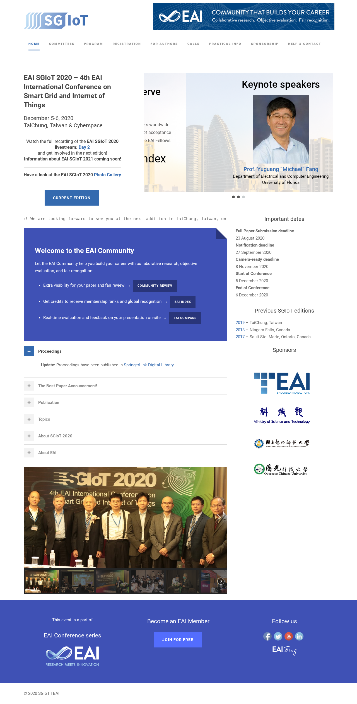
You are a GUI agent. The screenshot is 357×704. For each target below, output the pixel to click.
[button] (233, 197)
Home (34, 44)
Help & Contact (304, 44)
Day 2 (84, 147)
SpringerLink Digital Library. (149, 364)
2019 (240, 322)
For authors (164, 44)
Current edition (72, 198)
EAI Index (183, 302)
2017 (240, 336)
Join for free (177, 639)
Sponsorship (265, 44)
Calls (193, 44)
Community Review (155, 286)
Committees (61, 44)
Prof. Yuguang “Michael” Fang (238, 169)
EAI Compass (185, 318)
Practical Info (225, 44)
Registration (127, 44)
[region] (231, 136)
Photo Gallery (107, 174)
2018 (240, 329)
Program (93, 44)
